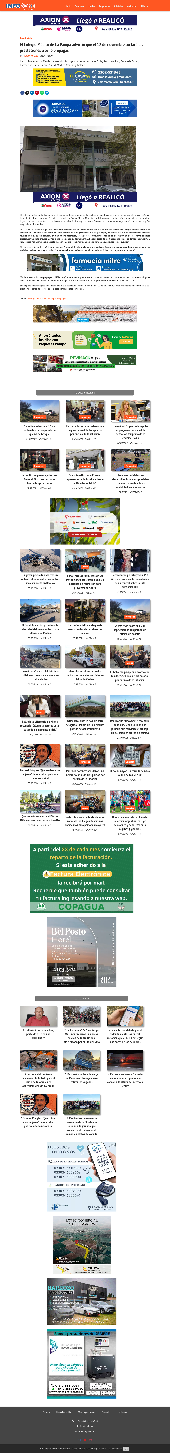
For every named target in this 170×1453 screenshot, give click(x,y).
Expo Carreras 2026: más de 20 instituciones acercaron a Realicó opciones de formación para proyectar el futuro (85, 582)
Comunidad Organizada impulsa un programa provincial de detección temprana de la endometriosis (130, 432)
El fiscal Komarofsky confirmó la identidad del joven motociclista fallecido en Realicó (40, 629)
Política (40, 712)
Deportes (79, 6)
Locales (91, 6)
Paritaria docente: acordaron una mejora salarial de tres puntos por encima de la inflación (85, 430)
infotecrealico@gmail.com (85, 1431)
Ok (126, 1448)
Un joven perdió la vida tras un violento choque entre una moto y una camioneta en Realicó (40, 579)
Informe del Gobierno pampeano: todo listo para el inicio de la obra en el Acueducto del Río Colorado (38, 1080)
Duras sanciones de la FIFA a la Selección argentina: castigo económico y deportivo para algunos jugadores (130, 823)
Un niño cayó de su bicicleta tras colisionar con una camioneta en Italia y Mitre (40, 675)
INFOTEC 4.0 (31, 56)
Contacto (46, 1412)
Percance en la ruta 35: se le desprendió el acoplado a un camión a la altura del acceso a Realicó (125, 1080)
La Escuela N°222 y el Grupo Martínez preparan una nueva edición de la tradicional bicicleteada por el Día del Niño (82, 1036)
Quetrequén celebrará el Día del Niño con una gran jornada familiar (40, 818)
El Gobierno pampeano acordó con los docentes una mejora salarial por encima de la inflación (129, 676)
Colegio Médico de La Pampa (42, 298)
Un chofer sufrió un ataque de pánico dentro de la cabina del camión (85, 629)
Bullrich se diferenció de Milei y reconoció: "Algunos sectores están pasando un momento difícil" (40, 725)
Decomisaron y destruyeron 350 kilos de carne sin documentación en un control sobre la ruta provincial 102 (130, 581)
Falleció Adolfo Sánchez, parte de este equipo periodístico (39, 1034)
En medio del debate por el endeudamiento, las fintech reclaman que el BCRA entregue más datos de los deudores (125, 1036)
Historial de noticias (63, 1412)
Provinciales (27, 38)
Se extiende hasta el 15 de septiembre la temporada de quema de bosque (39, 430)
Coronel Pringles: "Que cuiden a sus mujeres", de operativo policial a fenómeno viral (40, 774)
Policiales (118, 6)
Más (143, 6)
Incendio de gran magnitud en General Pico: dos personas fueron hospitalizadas (39, 479)
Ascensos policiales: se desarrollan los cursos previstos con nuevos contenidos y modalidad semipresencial (130, 481)
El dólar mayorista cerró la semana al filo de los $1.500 (130, 773)
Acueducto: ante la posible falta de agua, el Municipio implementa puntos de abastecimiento (85, 725)
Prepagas (61, 298)
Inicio (68, 6)
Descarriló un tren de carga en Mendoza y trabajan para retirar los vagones (82, 1078)
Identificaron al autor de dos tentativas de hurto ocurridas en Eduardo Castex (85, 675)
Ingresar (124, 1412)
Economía (130, 761)
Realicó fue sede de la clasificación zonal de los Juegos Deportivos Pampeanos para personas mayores (85, 821)
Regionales (104, 6)
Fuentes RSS (106, 1412)
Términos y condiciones (86, 1412)
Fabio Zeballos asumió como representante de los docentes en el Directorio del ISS (85, 479)
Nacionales (132, 6)
